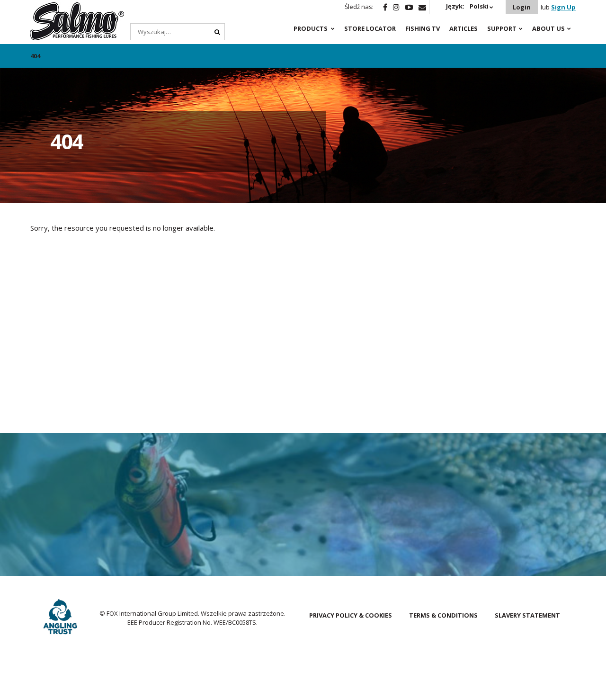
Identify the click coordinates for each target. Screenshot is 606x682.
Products (311, 28)
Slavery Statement (527, 615)
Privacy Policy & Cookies (350, 615)
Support (502, 28)
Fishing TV (422, 28)
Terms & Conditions (443, 615)
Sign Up (563, 7)
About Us (548, 28)
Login (522, 7)
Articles (463, 28)
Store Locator (370, 28)
